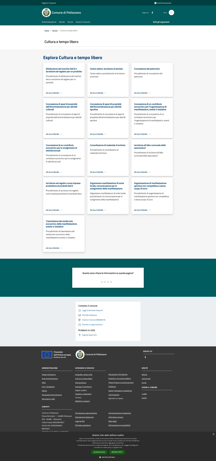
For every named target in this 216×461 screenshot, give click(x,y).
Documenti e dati (48, 399)
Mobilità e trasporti (82, 401)
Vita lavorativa (80, 382)
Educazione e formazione (117, 374)
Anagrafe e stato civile (83, 374)
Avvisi (144, 382)
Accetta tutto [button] (99, 452)
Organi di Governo (49, 374)
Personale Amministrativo (52, 394)
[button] (108, 457)
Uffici (44, 382)
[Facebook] (151, 12)
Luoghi (144, 393)
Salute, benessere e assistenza (120, 390)
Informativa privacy (115, 417)
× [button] (213, 434)
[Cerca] (171, 12)
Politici (44, 390)
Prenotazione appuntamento (86, 413)
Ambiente (112, 386)
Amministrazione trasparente (119, 413)
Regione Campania (49, 3)
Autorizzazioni (113, 394)
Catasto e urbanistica (83, 394)
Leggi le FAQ (80, 421)
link (121, 447)
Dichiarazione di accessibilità (119, 425)
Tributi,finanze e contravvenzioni (121, 382)
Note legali (112, 421)
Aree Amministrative (50, 378)
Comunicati (146, 378)
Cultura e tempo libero (83, 378)
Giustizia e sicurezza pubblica (119, 378)
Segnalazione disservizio (84, 417)
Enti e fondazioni (48, 386)
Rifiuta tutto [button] (117, 452)
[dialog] (108, 446)
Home (47, 30)
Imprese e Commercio (83, 386)
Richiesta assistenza (83, 425)
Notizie (144, 374)
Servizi (54, 30)
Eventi (144, 398)
